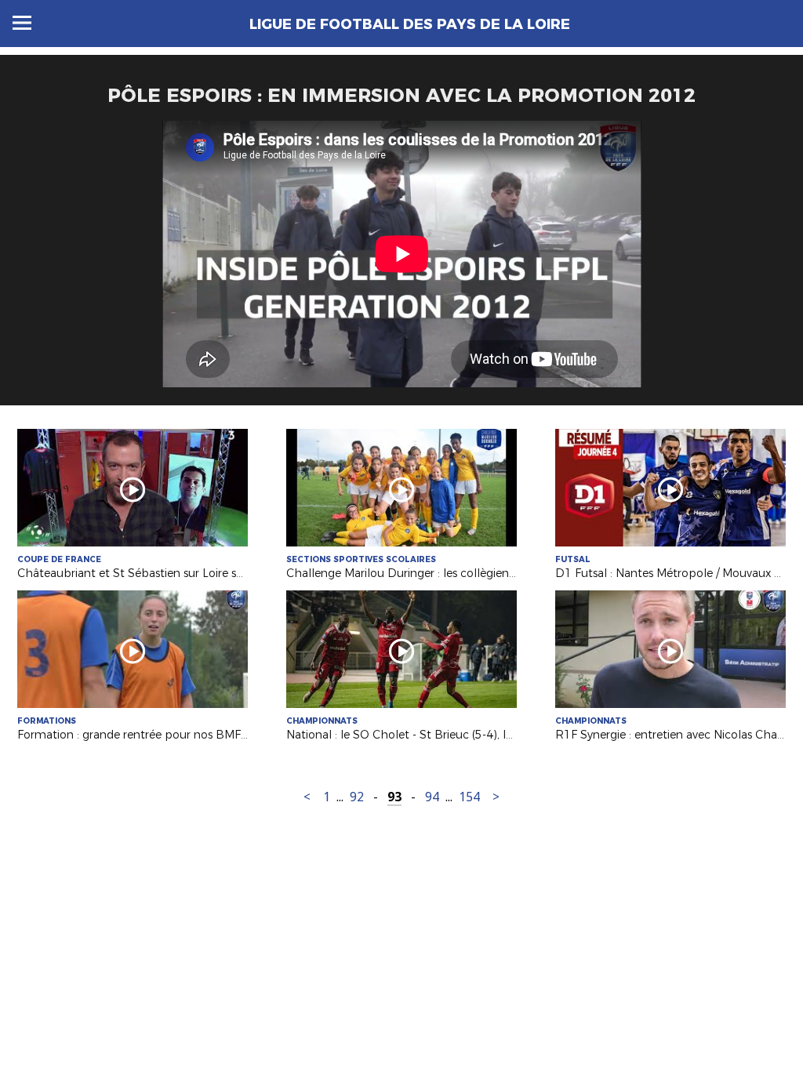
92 (357, 797)
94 (432, 797)
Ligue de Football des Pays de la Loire (409, 24)
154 (469, 797)
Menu (22, 23)
